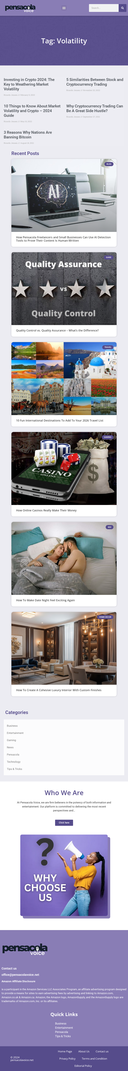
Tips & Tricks (14, 769)
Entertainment (15, 733)
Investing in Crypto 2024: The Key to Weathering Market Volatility (29, 84)
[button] (63, 7)
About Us (83, 1051)
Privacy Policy (67, 1058)
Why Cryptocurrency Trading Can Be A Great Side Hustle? (94, 108)
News (10, 747)
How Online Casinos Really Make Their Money (46, 510)
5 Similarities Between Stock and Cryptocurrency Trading (94, 82)
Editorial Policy (83, 1066)
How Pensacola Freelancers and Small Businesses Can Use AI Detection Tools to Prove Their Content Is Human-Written (63, 239)
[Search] (122, 8)
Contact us (102, 1051)
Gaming (11, 740)
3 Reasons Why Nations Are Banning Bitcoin (28, 134)
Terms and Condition (94, 1058)
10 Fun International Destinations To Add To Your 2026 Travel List (59, 420)
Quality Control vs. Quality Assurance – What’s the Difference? (57, 330)
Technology (13, 761)
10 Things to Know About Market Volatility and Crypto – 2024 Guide (32, 111)
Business (12, 725)
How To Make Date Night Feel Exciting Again (45, 600)
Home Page (65, 1051)
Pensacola (13, 754)
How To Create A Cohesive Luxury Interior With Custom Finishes (58, 690)
